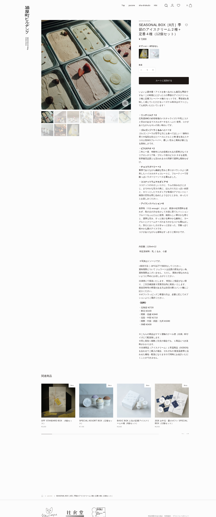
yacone (49, 496)
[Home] (42, 496)
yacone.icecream (144, 21)
